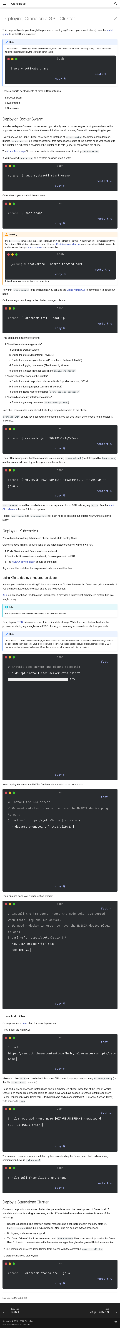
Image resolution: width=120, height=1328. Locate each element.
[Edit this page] (116, 18)
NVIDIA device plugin (23, 561)
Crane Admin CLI (76, 289)
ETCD (20, 622)
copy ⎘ (60, 78)
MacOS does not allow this (68, 244)
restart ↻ (102, 74)
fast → (106, 661)
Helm (24, 1023)
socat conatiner (35, 247)
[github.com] (115, 1322)
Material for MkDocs (21, 1324)
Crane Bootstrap (16, 151)
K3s (4, 595)
